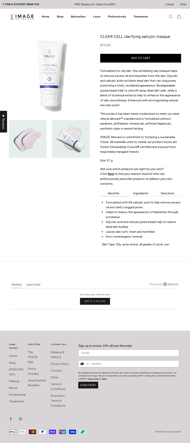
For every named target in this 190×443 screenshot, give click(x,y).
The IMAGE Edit (33, 357)
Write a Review (97, 302)
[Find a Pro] (4, 4)
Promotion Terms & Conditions (58, 400)
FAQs (183, 4)
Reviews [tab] (17, 285)
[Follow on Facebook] (11, 419)
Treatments (141, 16)
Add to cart (140, 58)
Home (45, 16)
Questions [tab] (33, 285)
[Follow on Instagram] (20, 419)
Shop (60, 16)
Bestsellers (78, 16)
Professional (17, 394)
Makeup (14, 381)
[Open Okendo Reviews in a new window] (164, 284)
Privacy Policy (60, 364)
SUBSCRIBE (88, 385)
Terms (104, 379)
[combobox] (84, 363)
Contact (169, 4)
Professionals (117, 16)
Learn (97, 16)
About (13, 388)
